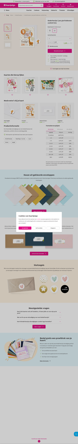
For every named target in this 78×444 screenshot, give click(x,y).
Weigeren (53, 228)
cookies (39, 219)
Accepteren (25, 228)
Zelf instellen (39, 228)
